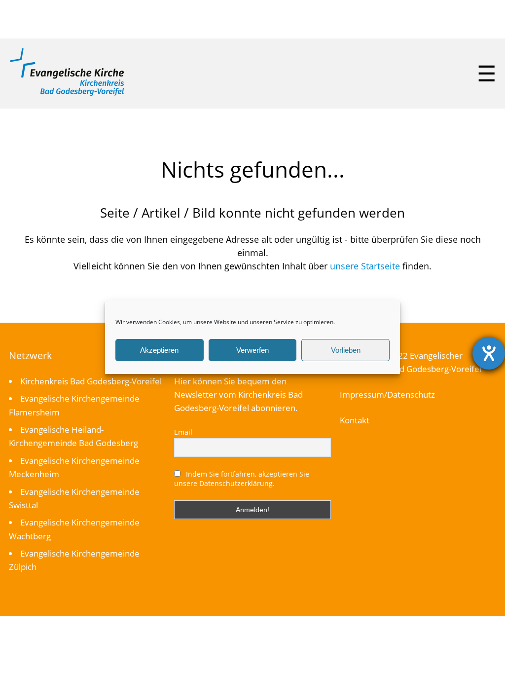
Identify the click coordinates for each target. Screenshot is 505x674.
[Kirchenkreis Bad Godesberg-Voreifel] (67, 93)
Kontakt (354, 420)
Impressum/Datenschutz (387, 394)
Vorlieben (346, 350)
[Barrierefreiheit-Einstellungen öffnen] (488, 353)
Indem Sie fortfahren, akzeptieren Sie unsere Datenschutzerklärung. (241, 478)
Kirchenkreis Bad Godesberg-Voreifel (91, 381)
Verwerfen (252, 350)
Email (183, 432)
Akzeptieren (159, 350)
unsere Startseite (365, 266)
